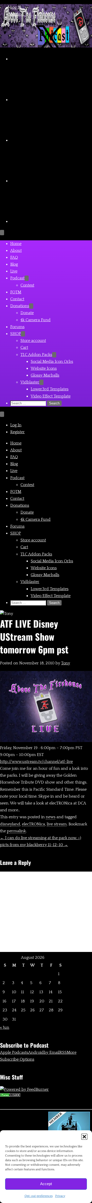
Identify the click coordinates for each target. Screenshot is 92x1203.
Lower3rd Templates (49, 389)
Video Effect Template (51, 396)
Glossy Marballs (45, 375)
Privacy (60, 1196)
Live (13, 271)
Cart (24, 347)
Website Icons (44, 368)
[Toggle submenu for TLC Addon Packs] (54, 354)
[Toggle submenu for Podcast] (27, 278)
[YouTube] (48, 99)
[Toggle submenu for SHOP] (23, 334)
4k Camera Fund (35, 320)
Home (15, 243)
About (16, 250)
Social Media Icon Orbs (52, 361)
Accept (46, 1184)
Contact (17, 299)
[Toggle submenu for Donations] (31, 306)
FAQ (14, 257)
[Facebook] (48, 181)
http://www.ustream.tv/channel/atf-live (36, 761)
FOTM (15, 292)
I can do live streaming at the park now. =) (40, 838)
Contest (27, 285)
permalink (16, 831)
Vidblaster (29, 382)
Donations (19, 306)
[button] (84, 1136)
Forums (17, 327)
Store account (33, 340)
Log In (15, 7)
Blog (14, 264)
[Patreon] (48, 221)
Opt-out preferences (39, 1196)
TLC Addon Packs (36, 354)
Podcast (17, 278)
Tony (65, 663)
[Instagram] (48, 140)
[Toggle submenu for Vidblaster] (41, 382)
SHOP (15, 333)
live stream (57, 824)
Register (17, 14)
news (50, 817)
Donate (27, 313)
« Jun (4, 1027)
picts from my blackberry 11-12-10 (34, 844)
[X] (48, 59)
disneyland (10, 824)
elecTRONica (33, 824)
